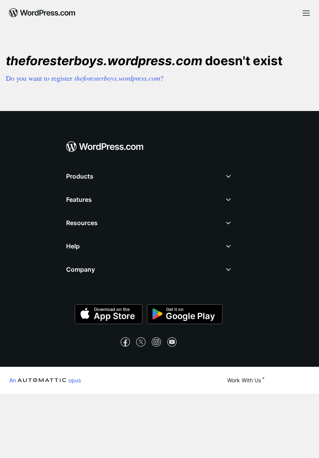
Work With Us (244, 380)
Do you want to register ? (84, 78)
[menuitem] (42, 10)
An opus (45, 379)
